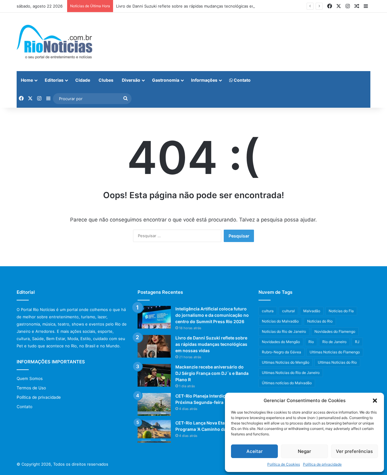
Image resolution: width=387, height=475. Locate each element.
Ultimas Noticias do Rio (337, 362)
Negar (304, 451)
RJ (357, 341)
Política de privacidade (322, 464)
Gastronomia (165, 80)
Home (27, 80)
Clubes (106, 80)
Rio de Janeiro (334, 341)
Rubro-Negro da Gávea (281, 352)
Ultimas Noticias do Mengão (285, 362)
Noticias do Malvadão (280, 321)
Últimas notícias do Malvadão (287, 383)
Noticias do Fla (341, 311)
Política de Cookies (283, 464)
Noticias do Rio (320, 321)
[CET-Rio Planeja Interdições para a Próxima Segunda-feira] (154, 404)
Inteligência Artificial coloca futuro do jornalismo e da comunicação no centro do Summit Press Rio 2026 (212, 315)
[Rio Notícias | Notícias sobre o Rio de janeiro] (54, 42)
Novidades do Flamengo (334, 331)
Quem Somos (30, 378)
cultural (288, 311)
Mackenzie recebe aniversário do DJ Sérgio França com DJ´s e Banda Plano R (212, 373)
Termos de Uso (31, 387)
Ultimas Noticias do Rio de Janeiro (291, 372)
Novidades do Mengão (281, 341)
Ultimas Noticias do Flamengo (335, 352)
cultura (268, 311)
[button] (375, 401)
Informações (204, 80)
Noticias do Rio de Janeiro (284, 331)
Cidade (82, 80)
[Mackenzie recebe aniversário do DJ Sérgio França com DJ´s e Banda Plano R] (154, 375)
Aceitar (254, 451)
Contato (242, 80)
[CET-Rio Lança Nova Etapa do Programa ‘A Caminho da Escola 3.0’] (154, 431)
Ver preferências (354, 451)
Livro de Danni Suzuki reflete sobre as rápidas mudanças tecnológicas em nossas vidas (198, 6)
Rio (311, 341)
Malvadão (311, 311)
